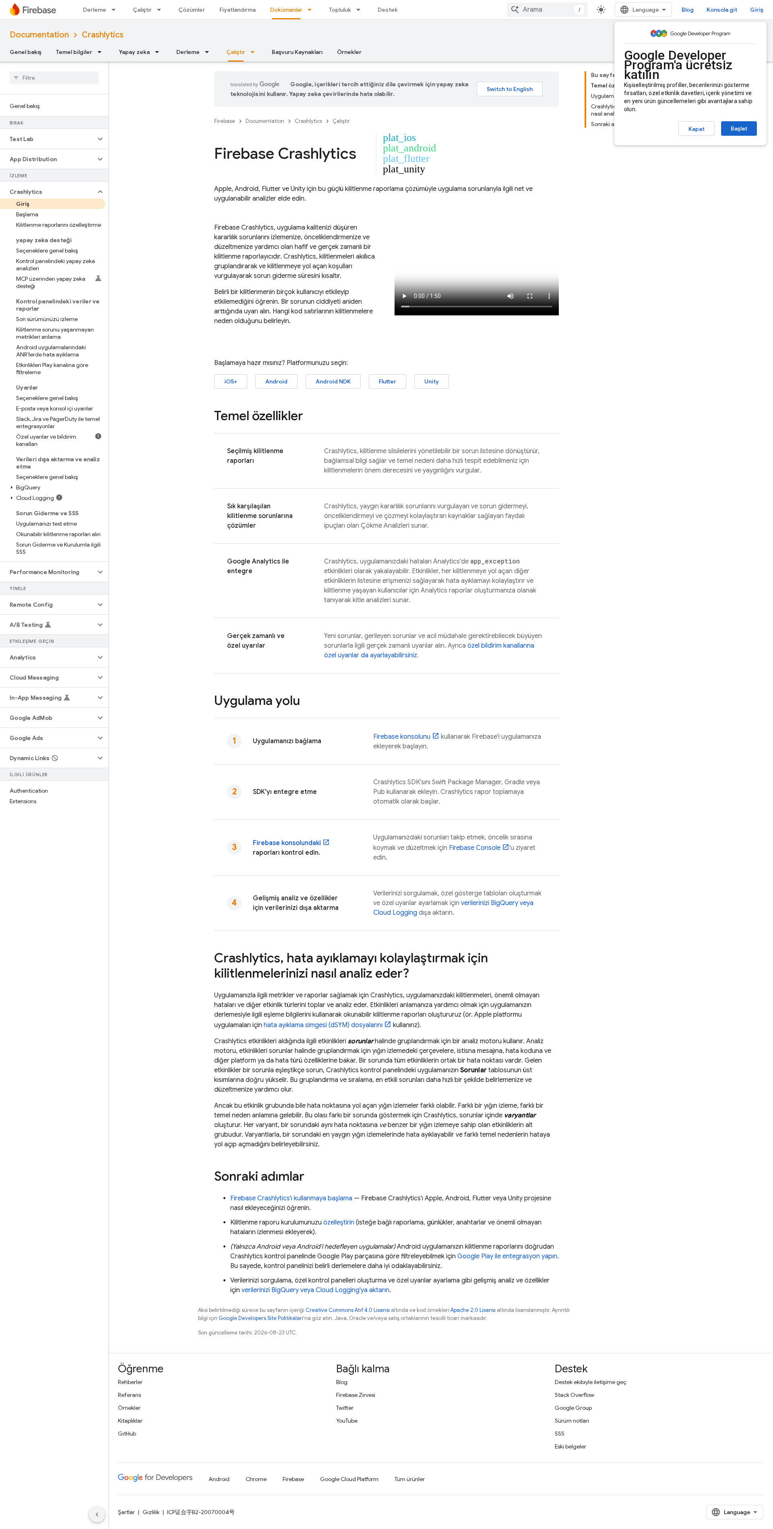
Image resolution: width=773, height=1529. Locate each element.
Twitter (344, 1407)
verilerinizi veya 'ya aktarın (315, 1290)
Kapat (696, 129)
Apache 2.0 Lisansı (473, 1310)
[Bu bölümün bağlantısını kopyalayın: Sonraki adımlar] (312, 1177)
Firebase (224, 121)
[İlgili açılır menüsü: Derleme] (116, 9)
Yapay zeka (134, 52)
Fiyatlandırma (237, 9)
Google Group (573, 1407)
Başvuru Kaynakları (297, 52)
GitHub (127, 1433)
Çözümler (191, 9)
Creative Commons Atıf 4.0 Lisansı (348, 1310)
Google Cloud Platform (349, 1479)
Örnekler (349, 52)
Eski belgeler (570, 1446)
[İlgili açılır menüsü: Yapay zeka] (159, 52)
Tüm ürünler (410, 1479)
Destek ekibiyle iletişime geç (590, 1382)
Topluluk (340, 9)
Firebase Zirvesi (355, 1394)
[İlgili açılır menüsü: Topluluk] (360, 9)
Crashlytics (103, 35)
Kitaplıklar (130, 1420)
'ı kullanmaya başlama (291, 1198)
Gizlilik (151, 1512)
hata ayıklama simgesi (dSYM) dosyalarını (323, 1025)
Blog (688, 9)
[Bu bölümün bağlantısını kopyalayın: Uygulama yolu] (308, 701)
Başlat (739, 128)
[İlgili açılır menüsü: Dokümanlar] (312, 9)
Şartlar (126, 1512)
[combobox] (547, 9)
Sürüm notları (572, 1420)
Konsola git (722, 9)
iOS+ (230, 381)
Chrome (256, 1479)
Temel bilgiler (74, 52)
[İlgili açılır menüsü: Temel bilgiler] (102, 52)
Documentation (39, 35)
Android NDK (333, 381)
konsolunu (401, 737)
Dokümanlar (286, 9)
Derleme (94, 9)
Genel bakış (25, 52)
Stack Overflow (574, 1394)
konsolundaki (287, 843)
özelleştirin (338, 1222)
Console (474, 848)
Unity (431, 381)
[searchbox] (54, 77)
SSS (559, 1433)
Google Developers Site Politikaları (261, 1318)
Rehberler (130, 1382)
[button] (47, 139)
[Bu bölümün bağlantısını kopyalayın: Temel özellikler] (311, 417)
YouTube (347, 1420)
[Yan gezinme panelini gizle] (97, 1514)
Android (276, 381)
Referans (129, 1394)
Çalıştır (142, 9)
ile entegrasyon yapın (507, 1256)
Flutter (387, 381)
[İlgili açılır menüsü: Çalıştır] (161, 9)
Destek (388, 9)
